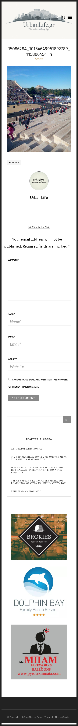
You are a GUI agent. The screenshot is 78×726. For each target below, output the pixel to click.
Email (11, 337)
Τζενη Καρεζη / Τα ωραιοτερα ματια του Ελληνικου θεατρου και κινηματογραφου (38, 482)
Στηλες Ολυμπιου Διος (26, 491)
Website (12, 359)
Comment (13, 260)
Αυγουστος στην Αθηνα (26, 449)
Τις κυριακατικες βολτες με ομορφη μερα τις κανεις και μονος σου (39, 458)
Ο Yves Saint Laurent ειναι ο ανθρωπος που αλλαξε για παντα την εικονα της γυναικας (37, 470)
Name (11, 314)
